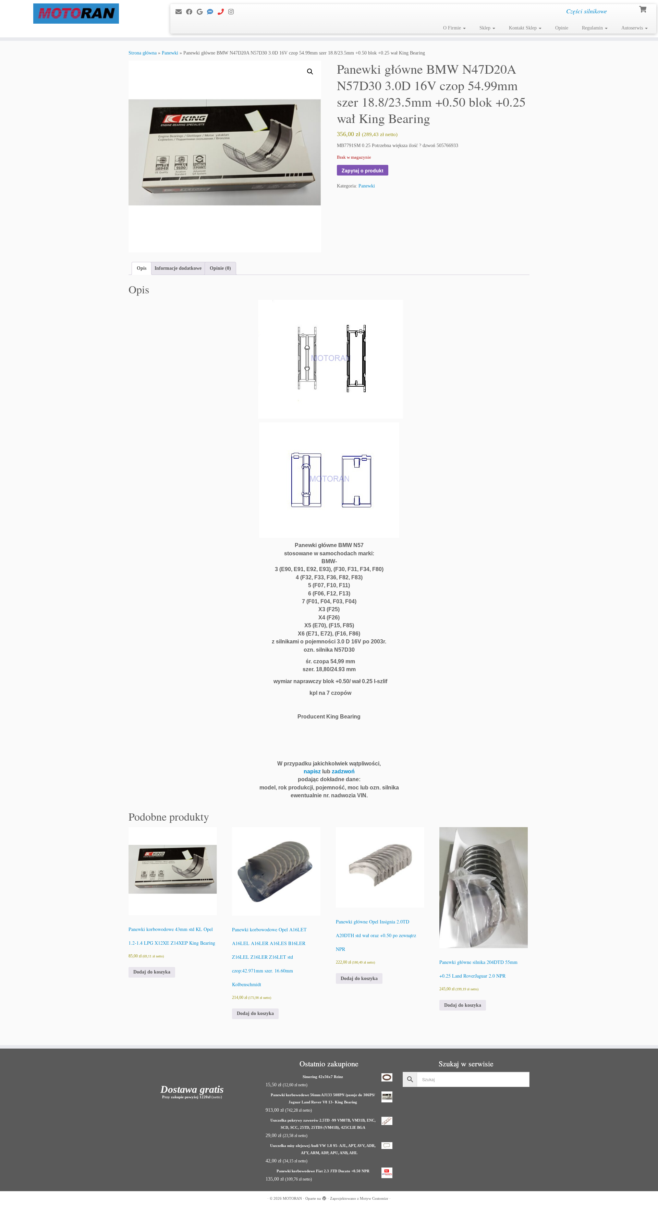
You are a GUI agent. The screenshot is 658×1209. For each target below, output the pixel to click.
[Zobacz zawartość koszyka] (643, 8)
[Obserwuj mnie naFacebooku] (191, 12)
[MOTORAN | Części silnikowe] (76, 13)
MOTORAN (292, 1198)
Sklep (485, 28)
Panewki (170, 53)
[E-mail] (180, 12)
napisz (312, 771)
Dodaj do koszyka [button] (151, 972)
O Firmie (452, 28)
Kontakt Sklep (523, 28)
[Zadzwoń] (223, 12)
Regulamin (593, 28)
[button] (310, 71)
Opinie (561, 28)
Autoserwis (632, 28)
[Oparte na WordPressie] (324, 1197)
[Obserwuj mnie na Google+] (202, 12)
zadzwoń (343, 771)
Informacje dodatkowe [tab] (178, 268)
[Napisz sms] (212, 12)
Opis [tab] (141, 268)
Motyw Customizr (374, 1198)
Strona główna (143, 53)
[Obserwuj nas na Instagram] (233, 12)
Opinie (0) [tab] (220, 268)
